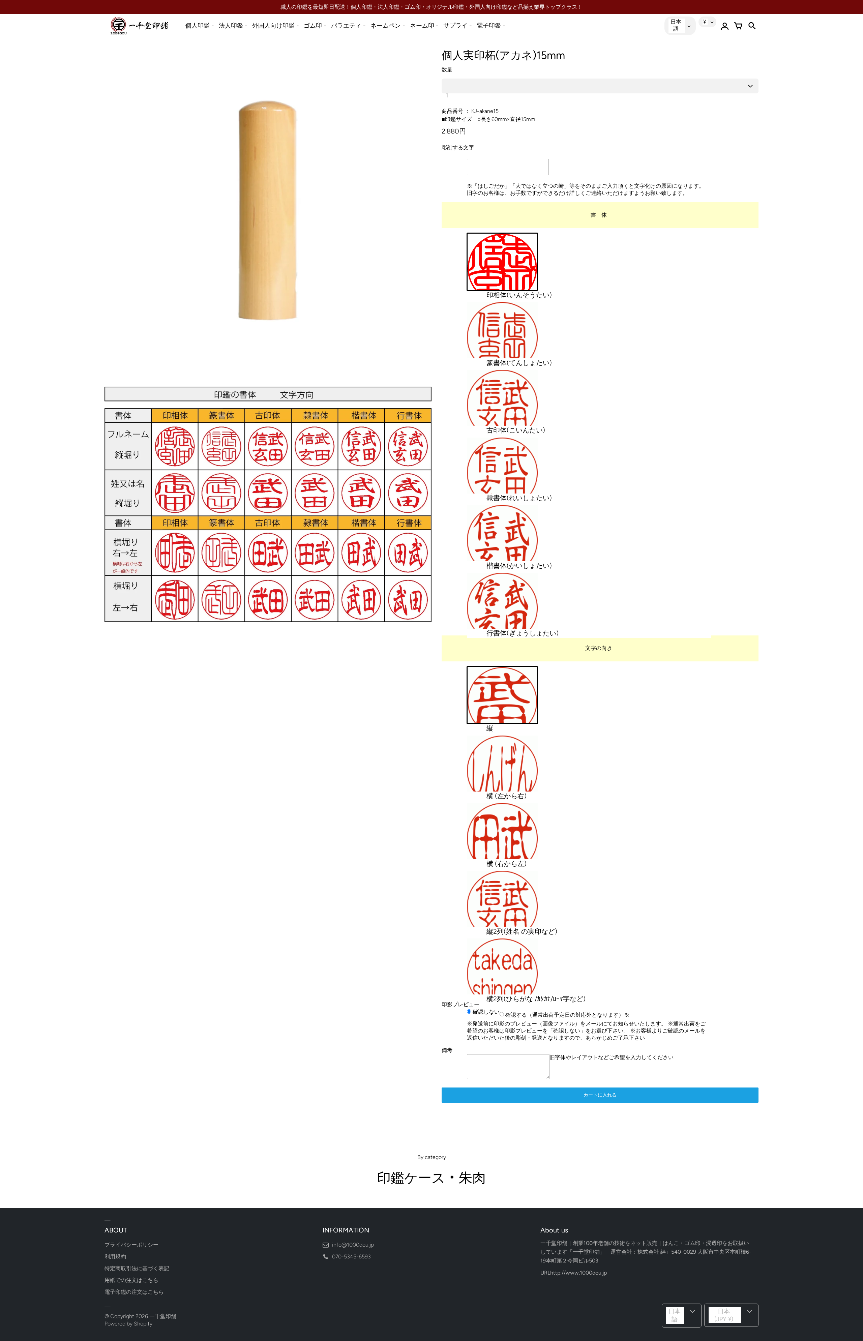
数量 (447, 69)
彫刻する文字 (458, 147)
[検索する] (751, 26)
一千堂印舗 (162, 1316)
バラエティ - (348, 25)
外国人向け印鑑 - (275, 25)
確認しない (485, 1012)
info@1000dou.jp (353, 1245)
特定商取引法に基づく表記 (137, 1268)
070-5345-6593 (351, 1256)
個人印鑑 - (199, 25)
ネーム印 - (424, 25)
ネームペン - (387, 25)
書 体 (599, 215)
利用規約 (115, 1256)
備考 (447, 1050)
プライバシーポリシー (131, 1245)
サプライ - (457, 25)
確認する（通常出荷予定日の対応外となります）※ (566, 1014)
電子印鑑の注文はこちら (134, 1292)
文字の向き (598, 648)
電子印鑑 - (491, 25)
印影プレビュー (460, 1004)
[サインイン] (725, 26)
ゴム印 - (315, 25)
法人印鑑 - (233, 25)
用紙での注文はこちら (131, 1280)
